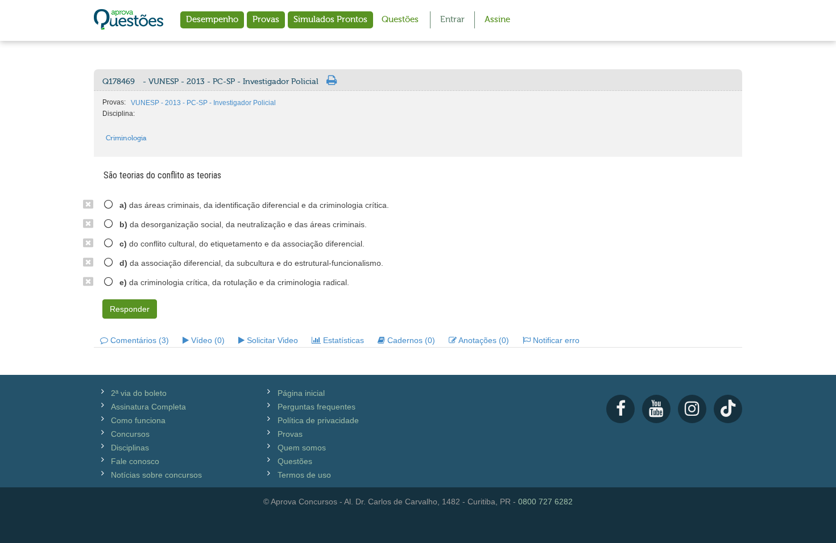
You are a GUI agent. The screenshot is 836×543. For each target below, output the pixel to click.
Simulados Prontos (330, 19)
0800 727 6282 (545, 501)
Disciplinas (130, 447)
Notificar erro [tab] (555, 340)
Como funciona (138, 420)
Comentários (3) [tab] (138, 340)
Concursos (130, 433)
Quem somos (302, 447)
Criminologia (126, 138)
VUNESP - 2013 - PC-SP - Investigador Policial (203, 103)
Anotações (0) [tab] (483, 340)
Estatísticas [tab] (342, 340)
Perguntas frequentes (316, 406)
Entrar (452, 19)
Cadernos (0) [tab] (410, 340)
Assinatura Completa (148, 406)
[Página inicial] (128, 20)
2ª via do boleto (139, 393)
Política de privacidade (318, 420)
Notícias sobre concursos (156, 474)
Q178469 (210, 81)
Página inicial (301, 393)
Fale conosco (135, 461)
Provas (266, 19)
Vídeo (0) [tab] (207, 340)
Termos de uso (304, 474)
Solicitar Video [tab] (271, 340)
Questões (400, 19)
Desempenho (212, 19)
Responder (130, 309)
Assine (497, 19)
